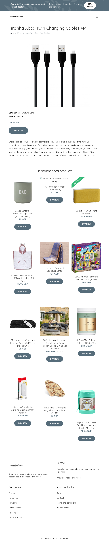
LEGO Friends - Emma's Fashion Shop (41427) (86, 278)
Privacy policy (62, 507)
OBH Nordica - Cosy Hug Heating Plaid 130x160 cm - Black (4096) (22, 343)
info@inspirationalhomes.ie (68, 478)
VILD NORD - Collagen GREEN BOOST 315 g (86, 341)
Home (11, 33)
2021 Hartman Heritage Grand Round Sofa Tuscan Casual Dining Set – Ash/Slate (54, 344)
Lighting (12, 512)
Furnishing (13, 498)
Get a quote (90, 5)
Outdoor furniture (17, 517)
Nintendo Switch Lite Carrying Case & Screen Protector (22, 410)
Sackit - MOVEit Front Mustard (86, 212)
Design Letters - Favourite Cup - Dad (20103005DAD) (23, 214)
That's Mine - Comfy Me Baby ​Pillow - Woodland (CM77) (54, 410)
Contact (60, 498)
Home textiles (15, 507)
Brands (12, 493)
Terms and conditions (66, 503)
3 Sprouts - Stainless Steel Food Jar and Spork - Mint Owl (86, 425)
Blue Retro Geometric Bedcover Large (54, 269)
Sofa (32, 113)
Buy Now (18, 130)
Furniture (25, 113)
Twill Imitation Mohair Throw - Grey (54, 188)
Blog (58, 493)
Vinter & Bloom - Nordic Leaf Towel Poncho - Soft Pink (23, 278)
